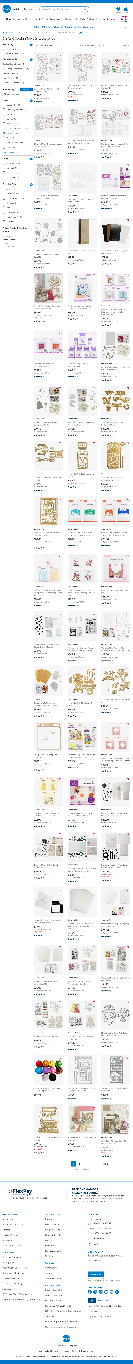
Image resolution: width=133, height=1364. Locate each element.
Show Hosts (8, 1240)
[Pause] (128, 27)
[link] (126, 10)
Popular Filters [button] (10, 184)
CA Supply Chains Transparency (17, 1294)
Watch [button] (16, 9)
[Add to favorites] (60, 55)
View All (125, 46)
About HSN (7, 1219)
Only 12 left (72, 97)
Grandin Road (88, 1351)
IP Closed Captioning (12, 1283)
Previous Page (110, 45)
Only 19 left (105, 1152)
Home (34, 19)
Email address (94, 1261)
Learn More (93, 1311)
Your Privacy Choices (12, 1268)
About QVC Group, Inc (13, 1224)
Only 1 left (37, 766)
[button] (101, 10)
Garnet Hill (75, 1351)
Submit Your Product (12, 1245)
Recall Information (54, 1290)
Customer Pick (39, 85)
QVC (40, 1351)
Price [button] (5, 158)
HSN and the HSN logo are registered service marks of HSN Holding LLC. (66, 1356)
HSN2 (47, 1240)
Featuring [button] (8, 44)
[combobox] (63, 9)
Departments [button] (10, 59)
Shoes (27, 19)
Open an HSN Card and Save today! (104, 1306)
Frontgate (65, 1351)
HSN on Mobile (52, 1224)
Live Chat (98, 1238)
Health (75, 19)
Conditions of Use (10, 1278)
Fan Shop (90, 19)
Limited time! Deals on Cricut (14, 53)
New (98, 19)
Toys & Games (8, 247)
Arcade (48, 1273)
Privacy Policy (9, 1262)
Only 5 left (38, 544)
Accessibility (8, 1289)
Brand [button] (6, 100)
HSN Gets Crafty (9, 49)
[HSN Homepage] (3, 33)
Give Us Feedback (53, 1295)
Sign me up (95, 1274)
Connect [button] (28, 9)
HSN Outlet (50, 1245)
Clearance (111, 19)
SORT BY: (40, 45)
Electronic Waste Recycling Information (21, 1299)
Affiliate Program (10, 1235)
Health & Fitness (9, 240)
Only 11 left (105, 877)
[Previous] (5, 27)
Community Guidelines (13, 1273)
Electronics (43, 19)
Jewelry (60, 19)
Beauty (52, 19)
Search (85, 9)
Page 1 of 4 (102, 45)
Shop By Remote (53, 1235)
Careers (6, 1230)
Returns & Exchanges (12, 1257)
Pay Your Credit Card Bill (99, 1316)
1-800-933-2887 (102, 1232)
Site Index (50, 1256)
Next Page (116, 45)
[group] (48, 96)
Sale (103, 19)
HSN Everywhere (53, 1251)
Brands (48, 1219)
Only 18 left (38, 932)
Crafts (82, 19)
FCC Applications (53, 1300)
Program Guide (52, 1230)
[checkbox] (18, 105)
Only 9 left (38, 318)
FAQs (96, 1244)
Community (50, 1268)
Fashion (21, 19)
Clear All (25, 90)
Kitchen (68, 19)
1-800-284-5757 (102, 1223)
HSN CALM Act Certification (58, 1306)
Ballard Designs (51, 1351)
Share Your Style (53, 1278)
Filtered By (16, 89)
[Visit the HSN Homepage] (6, 12)
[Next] (125, 27)
